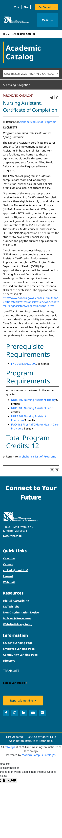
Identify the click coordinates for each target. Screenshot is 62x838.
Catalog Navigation (18, 85)
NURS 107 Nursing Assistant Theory (33, 400)
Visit (16, 7)
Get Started (45, 7)
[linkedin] (23, 713)
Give (25, 7)
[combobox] (31, 73)
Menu (45, 19)
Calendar (9, 558)
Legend (8, 576)
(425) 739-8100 (12, 536)
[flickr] (42, 713)
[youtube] (33, 713)
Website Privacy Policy (17, 624)
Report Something (21, 700)
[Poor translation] (12, 780)
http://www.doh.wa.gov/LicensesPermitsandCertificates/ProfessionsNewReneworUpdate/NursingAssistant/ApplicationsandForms (31, 302)
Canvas (8, 564)
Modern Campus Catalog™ (38, 755)
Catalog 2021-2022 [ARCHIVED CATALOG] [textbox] (29, 74)
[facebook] (6, 713)
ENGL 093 (17, 364)
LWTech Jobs (11, 606)
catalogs (9, 747)
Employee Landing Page (19, 649)
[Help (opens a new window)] (57, 97)
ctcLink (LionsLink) (15, 570)
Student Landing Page (17, 643)
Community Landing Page (20, 654)
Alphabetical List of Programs (37, 122)
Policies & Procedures (17, 618)
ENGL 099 (30, 364)
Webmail (9, 582)
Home (6, 34)
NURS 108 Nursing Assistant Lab (31, 408)
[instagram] (14, 713)
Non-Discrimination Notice (21, 612)
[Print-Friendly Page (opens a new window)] (52, 97)
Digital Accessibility (16, 600)
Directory (9, 660)
